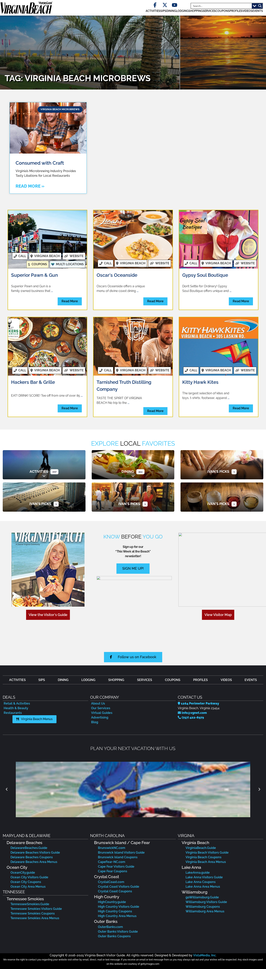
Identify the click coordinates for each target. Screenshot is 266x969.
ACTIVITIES (153, 10)
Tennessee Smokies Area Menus (35, 918)
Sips (163, 10)
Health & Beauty (16, 708)
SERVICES (209, 10)
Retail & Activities (17, 703)
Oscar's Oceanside (117, 275)
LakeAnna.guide (198, 872)
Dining (128, 471)
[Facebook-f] (155, 5)
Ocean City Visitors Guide (29, 877)
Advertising (99, 717)
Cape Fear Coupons (112, 871)
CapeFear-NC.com (111, 862)
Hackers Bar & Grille (33, 382)
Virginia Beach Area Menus (206, 862)
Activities (39, 471)
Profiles (236, 10)
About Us (98, 703)
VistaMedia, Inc (204, 955)
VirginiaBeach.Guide (201, 848)
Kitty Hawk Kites (200, 382)
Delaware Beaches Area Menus (34, 862)
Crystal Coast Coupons (115, 891)
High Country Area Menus (117, 916)
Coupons (223, 10)
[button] (245, 263)
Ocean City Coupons (26, 882)
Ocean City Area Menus (28, 886)
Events (257, 10)
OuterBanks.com (110, 927)
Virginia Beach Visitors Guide (207, 852)
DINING (171, 10)
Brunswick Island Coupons (117, 857)
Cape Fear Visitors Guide (116, 866)
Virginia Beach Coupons (203, 857)
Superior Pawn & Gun (34, 275)
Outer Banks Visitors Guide (118, 931)
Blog (94, 722)
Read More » (30, 186)
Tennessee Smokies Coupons (33, 913)
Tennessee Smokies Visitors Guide (36, 909)
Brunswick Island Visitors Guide (121, 852)
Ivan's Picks (218, 471)
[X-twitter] (164, 5)
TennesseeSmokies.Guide (30, 904)
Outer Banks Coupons (114, 936)
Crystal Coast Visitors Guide (118, 886)
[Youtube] (174, 5)
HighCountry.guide (112, 902)
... (52, 291)
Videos (247, 10)
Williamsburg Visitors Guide (206, 902)
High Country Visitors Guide (118, 906)
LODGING (182, 10)
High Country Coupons (115, 911)
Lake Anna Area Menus (203, 886)
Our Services (100, 708)
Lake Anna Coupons (201, 882)
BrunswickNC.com (111, 848)
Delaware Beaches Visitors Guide (35, 852)
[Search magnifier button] (260, 6)
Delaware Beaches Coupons (32, 857)
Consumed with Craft (40, 163)
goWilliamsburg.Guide (202, 897)
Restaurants (13, 713)
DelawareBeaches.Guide (29, 848)
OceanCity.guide (23, 872)
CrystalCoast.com (111, 882)
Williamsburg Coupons (203, 906)
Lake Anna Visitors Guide (204, 877)
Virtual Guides (101, 713)
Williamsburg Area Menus (205, 911)
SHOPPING (195, 10)
